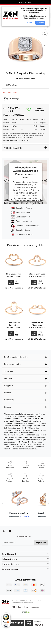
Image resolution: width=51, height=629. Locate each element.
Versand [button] (7, 393)
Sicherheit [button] (8, 371)
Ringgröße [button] (8, 386)
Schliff (43, 119)
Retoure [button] (7, 407)
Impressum (34, 607)
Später (29, 23)
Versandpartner (10, 569)
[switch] (6, 625)
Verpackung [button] (9, 400)
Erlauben (40, 23)
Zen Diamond (9, 554)
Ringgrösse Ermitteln (10, 92)
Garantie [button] (8, 378)
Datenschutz (23, 607)
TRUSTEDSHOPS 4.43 (25, 2)
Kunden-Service (10, 564)
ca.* (5, 108)
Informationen (9, 559)
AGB (13, 607)
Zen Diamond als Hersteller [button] (16, 357)
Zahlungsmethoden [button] (12, 364)
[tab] (25, 357)
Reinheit (35, 119)
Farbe (29, 119)
